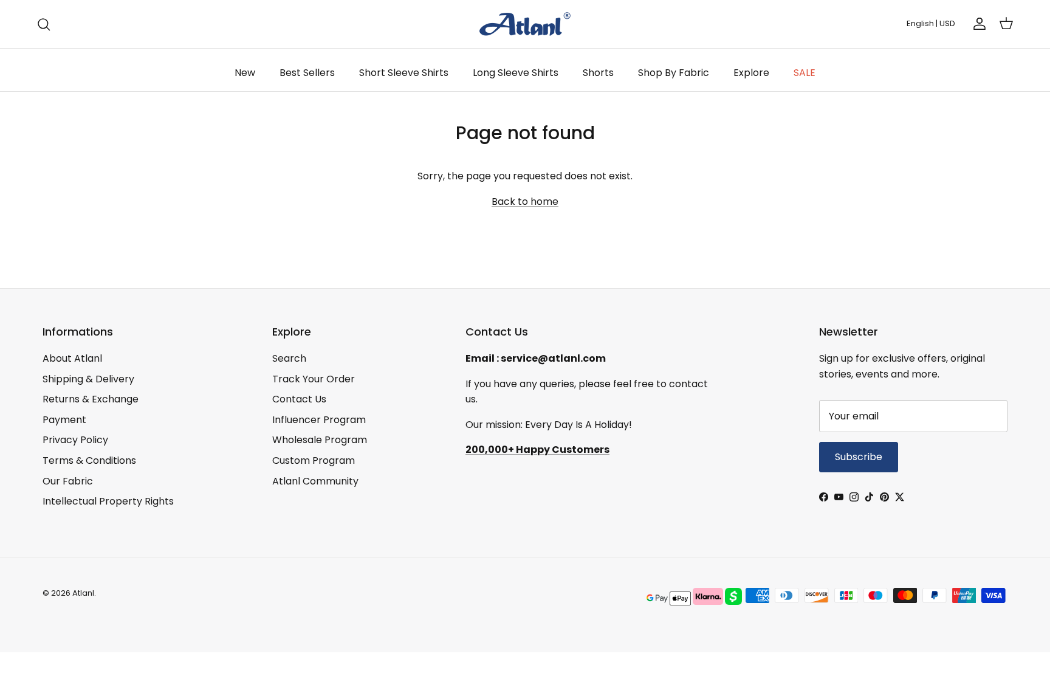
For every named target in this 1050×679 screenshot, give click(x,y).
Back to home (525, 202)
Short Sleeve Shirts (403, 73)
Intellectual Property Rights (108, 501)
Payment (64, 420)
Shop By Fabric (673, 73)
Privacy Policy (75, 440)
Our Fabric (68, 481)
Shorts (598, 73)
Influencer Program (319, 420)
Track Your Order (313, 379)
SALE (804, 73)
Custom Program (313, 460)
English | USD (931, 23)
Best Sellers (307, 73)
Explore (751, 73)
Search (289, 358)
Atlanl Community (315, 481)
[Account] (977, 23)
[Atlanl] (525, 24)
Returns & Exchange (91, 399)
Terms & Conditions (89, 460)
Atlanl (83, 593)
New (245, 73)
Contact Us (299, 399)
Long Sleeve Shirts (515, 73)
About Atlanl (72, 358)
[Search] (43, 24)
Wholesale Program (319, 440)
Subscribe (858, 457)
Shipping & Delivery (88, 379)
